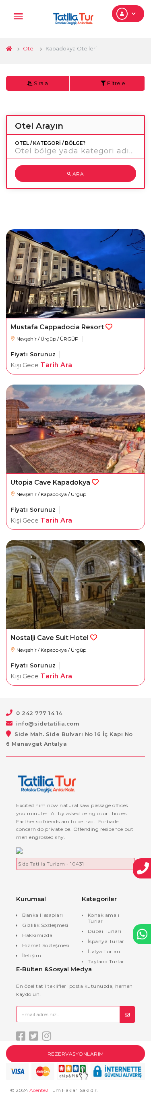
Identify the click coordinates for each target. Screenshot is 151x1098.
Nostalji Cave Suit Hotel (49, 638)
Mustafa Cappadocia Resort (57, 327)
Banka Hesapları (42, 915)
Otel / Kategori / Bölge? (50, 143)
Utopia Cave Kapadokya (50, 482)
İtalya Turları (104, 951)
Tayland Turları (107, 961)
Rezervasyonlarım (76, 1054)
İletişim (31, 955)
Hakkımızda (37, 935)
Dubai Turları (105, 931)
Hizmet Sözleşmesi (46, 945)
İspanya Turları (107, 941)
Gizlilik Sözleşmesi (45, 925)
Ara (77, 174)
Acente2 (38, 1090)
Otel (29, 48)
